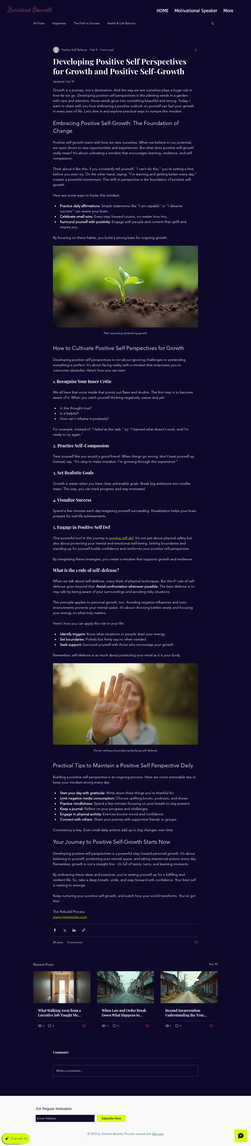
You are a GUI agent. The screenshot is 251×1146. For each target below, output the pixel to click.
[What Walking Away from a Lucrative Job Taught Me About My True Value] (61, 987)
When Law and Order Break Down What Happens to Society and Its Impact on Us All (124, 1012)
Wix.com (158, 1134)
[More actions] (195, 49)
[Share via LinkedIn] (74, 930)
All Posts (39, 23)
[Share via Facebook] (55, 930)
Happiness (59, 23)
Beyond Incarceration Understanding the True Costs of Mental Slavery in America (186, 1012)
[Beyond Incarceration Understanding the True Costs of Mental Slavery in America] (189, 987)
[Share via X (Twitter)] (64, 930)
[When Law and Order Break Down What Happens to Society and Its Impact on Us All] (125, 987)
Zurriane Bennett (29, 9)
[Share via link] (83, 930)
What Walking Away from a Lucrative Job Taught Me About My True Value (59, 1012)
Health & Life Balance (121, 23)
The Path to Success (86, 23)
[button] (213, 23)
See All (213, 964)
